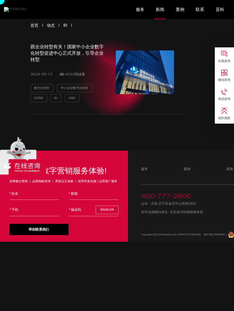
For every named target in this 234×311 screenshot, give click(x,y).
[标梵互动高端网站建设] (15, 9)
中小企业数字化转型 (74, 88)
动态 (51, 25)
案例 (180, 9)
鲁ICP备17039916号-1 (215, 234)
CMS (72, 98)
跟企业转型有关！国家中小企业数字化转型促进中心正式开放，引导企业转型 (67, 53)
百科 (220, 9)
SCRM (38, 98)
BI (65, 25)
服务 (140, 9)
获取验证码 (107, 209)
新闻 (160, 9)
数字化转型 (41, 88)
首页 (34, 25)
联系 (200, 9)
